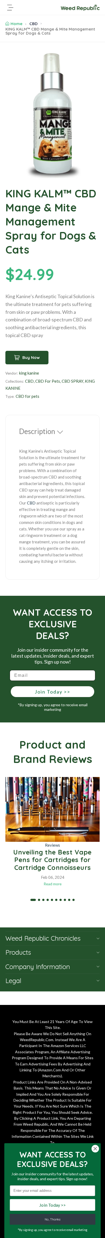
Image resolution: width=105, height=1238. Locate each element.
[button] (33, 900)
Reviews (52, 845)
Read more (53, 884)
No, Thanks (53, 1219)
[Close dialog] (95, 1148)
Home (16, 23)
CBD (33, 23)
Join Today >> (52, 692)
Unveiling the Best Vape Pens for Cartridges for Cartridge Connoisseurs (52, 860)
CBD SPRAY (72, 381)
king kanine (29, 373)
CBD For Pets (47, 381)
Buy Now (31, 357)
